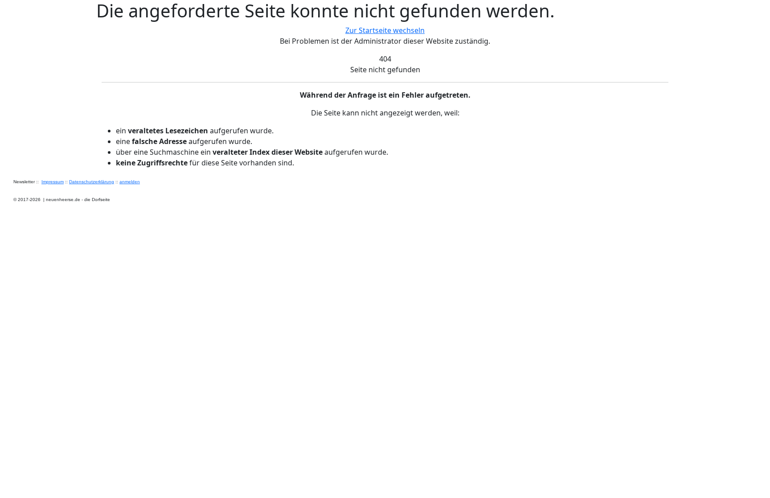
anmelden (129, 181)
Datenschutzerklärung (91, 181)
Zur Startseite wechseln (385, 30)
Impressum (52, 181)
